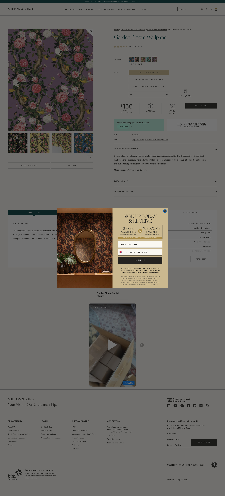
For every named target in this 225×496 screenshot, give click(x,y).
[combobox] (122, 252)
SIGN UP (140, 260)
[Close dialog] (165, 211)
